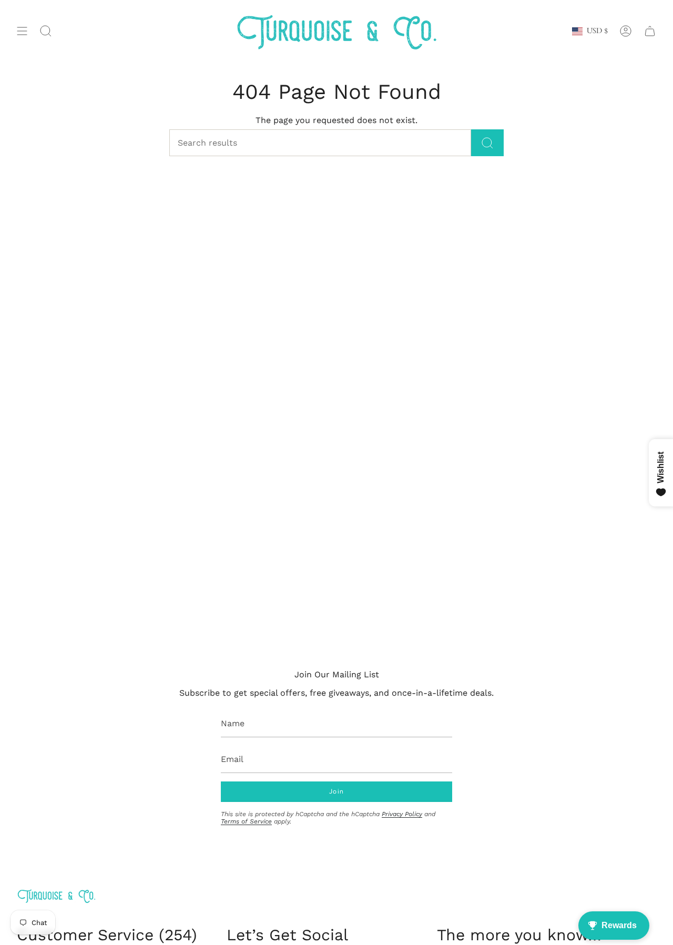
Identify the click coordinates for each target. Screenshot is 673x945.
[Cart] (650, 31)
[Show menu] (22, 31)
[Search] (487, 142)
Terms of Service (246, 821)
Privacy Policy (402, 814)
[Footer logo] (56, 896)
